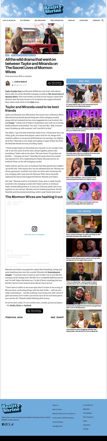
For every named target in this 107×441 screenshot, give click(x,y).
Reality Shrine (15, 305)
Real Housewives (57, 20)
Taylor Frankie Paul (13, 91)
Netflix (71, 20)
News (7, 55)
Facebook (27, 305)
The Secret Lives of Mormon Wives (23, 55)
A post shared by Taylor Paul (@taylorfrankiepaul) (33, 263)
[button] (103, 20)
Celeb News (84, 20)
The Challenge (40, 20)
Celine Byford (20, 82)
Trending (96, 20)
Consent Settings (58, 422)
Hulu (32, 102)
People (11, 123)
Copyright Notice (58, 426)
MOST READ (84, 81)
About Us (55, 405)
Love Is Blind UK (9, 20)
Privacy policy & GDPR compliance (63, 418)
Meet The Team (57, 409)
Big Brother (25, 20)
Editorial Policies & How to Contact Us (64, 413)
